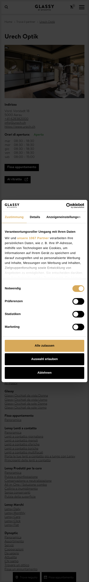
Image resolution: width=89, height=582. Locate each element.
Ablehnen (44, 372)
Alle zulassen (44, 345)
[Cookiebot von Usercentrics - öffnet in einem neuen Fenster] (66, 205)
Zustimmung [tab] (14, 217)
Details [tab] (35, 217)
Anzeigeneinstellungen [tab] (63, 217)
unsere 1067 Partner (33, 238)
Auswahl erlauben (44, 359)
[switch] (78, 301)
